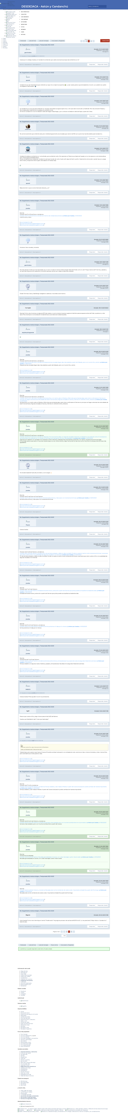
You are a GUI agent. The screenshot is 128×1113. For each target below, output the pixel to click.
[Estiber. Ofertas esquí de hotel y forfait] (28, 1111)
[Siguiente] (94, 41)
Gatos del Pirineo (25, 1065)
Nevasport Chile (25, 1027)
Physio (28, 525)
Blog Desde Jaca (25, 11)
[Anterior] (84, 41)
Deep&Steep (24, 1069)
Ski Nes (23, 1055)
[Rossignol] (21, 1110)
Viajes (22, 31)
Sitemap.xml (24, 972)
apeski (28, 80)
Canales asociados (25, 1017)
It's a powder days (25, 1063)
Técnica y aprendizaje (26, 1039)
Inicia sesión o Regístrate (58, 40)
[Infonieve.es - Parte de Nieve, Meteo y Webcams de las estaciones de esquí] (87, 1108)
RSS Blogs (23, 1084)
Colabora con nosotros (26, 979)
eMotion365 (24, 1093)
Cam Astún (23, 14)
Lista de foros (32, 40)
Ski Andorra (23, 1041)
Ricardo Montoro (25, 1071)
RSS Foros (23, 1085)
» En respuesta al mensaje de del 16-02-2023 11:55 (31, 740)
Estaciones (24, 21)
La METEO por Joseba (26, 1092)
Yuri (28, 289)
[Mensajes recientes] (82, 6)
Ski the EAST (24, 1061)
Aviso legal (23, 973)
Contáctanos (24, 977)
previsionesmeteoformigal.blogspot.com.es (32, 223)
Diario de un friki (25, 1073)
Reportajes (24, 24)
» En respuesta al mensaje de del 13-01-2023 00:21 (32, 56)
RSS (65, 935)
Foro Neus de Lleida (26, 1043)
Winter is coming (25, 1059)
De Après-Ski (24, 1054)
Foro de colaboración (26, 1035)
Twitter (22, 992)
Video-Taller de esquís (26, 1090)
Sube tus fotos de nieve (27, 1023)
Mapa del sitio (24, 971)
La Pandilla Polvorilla (26, 1094)
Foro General (24, 1034)
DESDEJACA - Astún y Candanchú (44, 6)
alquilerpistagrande (28, 332)
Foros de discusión (25, 1018)
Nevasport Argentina (26, 1029)
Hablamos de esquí (26, 1067)
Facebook (23, 991)
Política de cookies (25, 976)
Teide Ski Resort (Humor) (27, 1075)
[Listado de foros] (83, 6)
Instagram (23, 994)
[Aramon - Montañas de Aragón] (29, 1110)
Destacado (23, 40)
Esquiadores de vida (26, 1074)
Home (22, 1011)
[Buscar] (86, 6)
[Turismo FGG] (76, 1110)
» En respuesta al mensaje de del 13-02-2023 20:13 (32, 692)
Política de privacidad (26, 975)
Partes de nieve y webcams (28, 1019)
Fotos (22, 26)
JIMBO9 (28, 689)
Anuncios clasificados (26, 983)
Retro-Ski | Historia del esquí (28, 1062)
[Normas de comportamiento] (84, 6)
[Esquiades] (48, 1110)
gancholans (27, 52)
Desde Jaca (24, 1057)
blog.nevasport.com (26, 984)
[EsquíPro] (24, 1006)
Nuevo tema (105, 40)
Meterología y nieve (26, 1042)
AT (28, 104)
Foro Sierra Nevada (25, 1045)
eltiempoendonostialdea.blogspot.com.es (32, 225)
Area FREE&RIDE (25, 1046)
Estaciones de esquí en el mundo (29, 1014)
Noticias (23, 34)
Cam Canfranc (24, 19)
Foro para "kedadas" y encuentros (29, 1038)
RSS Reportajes (25, 1082)
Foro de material (25, 1037)
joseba (28, 208)
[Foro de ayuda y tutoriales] (85, 6)
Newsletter (23, 986)
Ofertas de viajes (25, 1022)
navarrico (28, 129)
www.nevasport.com (26, 222)
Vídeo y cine (24, 1021)
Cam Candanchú (25, 16)
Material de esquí (25, 1025)
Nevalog (23, 1026)
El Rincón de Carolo (26, 1053)
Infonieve (23, 29)
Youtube (23, 995)
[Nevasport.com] (4, 3)
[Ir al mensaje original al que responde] (107, 56)
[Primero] (81, 41)
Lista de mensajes (44, 40)
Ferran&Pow (24, 1070)
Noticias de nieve (25, 1013)
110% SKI (23, 1058)
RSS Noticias (24, 1081)
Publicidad (23, 981)
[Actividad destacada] (81, 6)
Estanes (27, 151)
